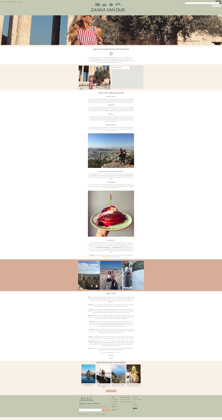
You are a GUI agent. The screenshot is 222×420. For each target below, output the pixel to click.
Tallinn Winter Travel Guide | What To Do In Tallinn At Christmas (133, 385)
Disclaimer (135, 403)
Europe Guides (114, 401)
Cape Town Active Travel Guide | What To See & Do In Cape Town (118, 385)
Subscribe (105, 410)
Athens (101, 57)
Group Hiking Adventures (125, 399)
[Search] (220, 3)
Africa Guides (114, 403)
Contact (134, 401)
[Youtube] (219, 1)
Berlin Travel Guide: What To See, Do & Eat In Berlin (88, 385)
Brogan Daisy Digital (92, 414)
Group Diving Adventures (125, 401)
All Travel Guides (115, 399)
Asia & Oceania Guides (115, 407)
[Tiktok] (217, 1)
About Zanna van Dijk (137, 399)
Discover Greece (117, 352)
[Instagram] (216, 1)
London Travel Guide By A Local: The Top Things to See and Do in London (103, 386)
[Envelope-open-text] (220, 1)
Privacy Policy (135, 406)
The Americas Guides (114, 410)
